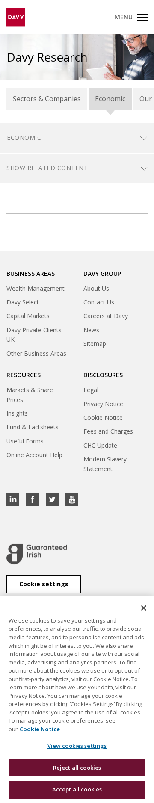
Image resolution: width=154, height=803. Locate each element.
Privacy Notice (103, 404)
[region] (77, 699)
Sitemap (94, 344)
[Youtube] (71, 499)
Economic (110, 98)
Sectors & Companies (47, 98)
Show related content (47, 168)
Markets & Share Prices (29, 394)
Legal (90, 390)
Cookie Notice (103, 417)
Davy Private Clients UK (34, 334)
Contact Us (98, 302)
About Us (96, 288)
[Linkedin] (12, 499)
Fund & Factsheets (32, 427)
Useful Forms (25, 441)
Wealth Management (35, 288)
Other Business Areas (36, 353)
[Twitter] (52, 499)
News (91, 330)
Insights (17, 413)
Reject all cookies (77, 767)
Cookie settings (43, 584)
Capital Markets (28, 316)
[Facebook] (32, 499)
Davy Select (22, 302)
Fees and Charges (108, 431)
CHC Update (100, 445)
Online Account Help (34, 455)
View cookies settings (77, 746)
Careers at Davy (105, 316)
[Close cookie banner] (143, 608)
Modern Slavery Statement (105, 463)
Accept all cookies (77, 789)
